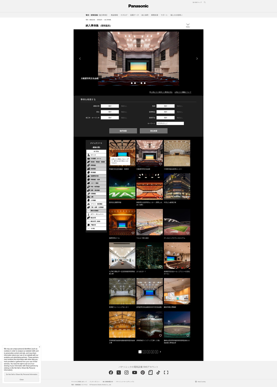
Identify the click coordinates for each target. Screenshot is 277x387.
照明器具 (99, 20)
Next (197, 58)
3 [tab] (138, 83)
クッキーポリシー (95, 381)
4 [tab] (142, 83)
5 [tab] (145, 83)
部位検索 (153, 131)
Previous (80, 58)
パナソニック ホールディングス (125, 381)
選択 (109, 106)
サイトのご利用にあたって (79, 381)
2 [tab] (135, 83)
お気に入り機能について (183, 92)
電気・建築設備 (90, 20)
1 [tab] (132, 83)
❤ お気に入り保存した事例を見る (161, 92)
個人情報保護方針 (108, 381)
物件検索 (123, 131)
